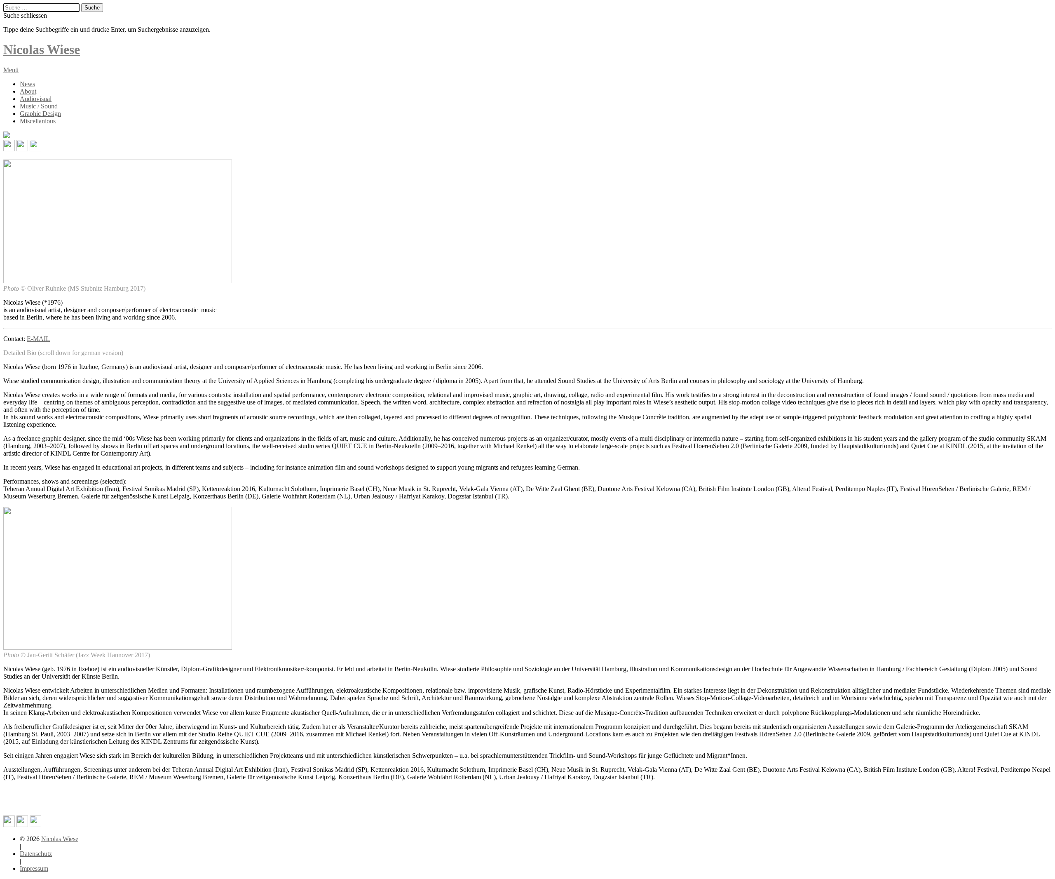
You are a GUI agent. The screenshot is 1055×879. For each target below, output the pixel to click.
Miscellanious (38, 121)
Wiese (41, 49)
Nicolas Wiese (59, 838)
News (27, 83)
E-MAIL (38, 338)
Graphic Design (40, 113)
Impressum (34, 868)
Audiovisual (36, 98)
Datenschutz (36, 853)
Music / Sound (39, 106)
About (28, 91)
